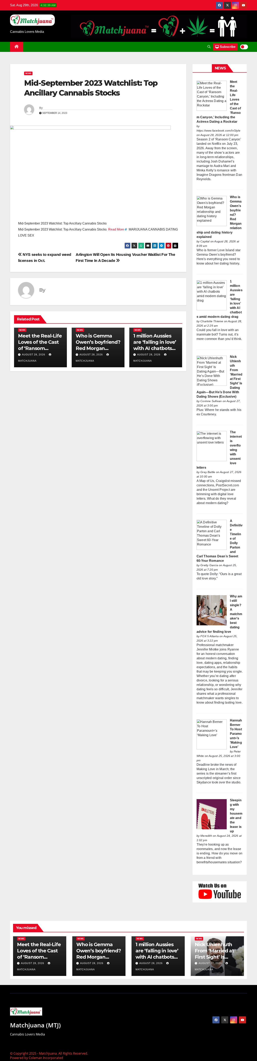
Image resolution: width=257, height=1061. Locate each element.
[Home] (16, 47)
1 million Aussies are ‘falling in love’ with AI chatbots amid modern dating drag (154, 348)
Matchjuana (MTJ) (35, 1025)
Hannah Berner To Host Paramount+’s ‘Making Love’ (236, 734)
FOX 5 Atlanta (209, 636)
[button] (209, 46)
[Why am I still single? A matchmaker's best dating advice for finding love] (212, 610)
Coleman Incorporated (46, 1058)
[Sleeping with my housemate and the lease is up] (212, 814)
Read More (116, 229)
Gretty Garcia (209, 565)
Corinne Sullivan (211, 401)
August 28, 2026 (33, 354)
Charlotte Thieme (211, 321)
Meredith (206, 835)
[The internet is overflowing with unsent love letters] (212, 446)
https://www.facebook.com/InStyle (218, 130)
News (28, 73)
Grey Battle (207, 472)
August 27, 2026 (211, 963)
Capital (204, 241)
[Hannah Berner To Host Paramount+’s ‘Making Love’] (212, 734)
